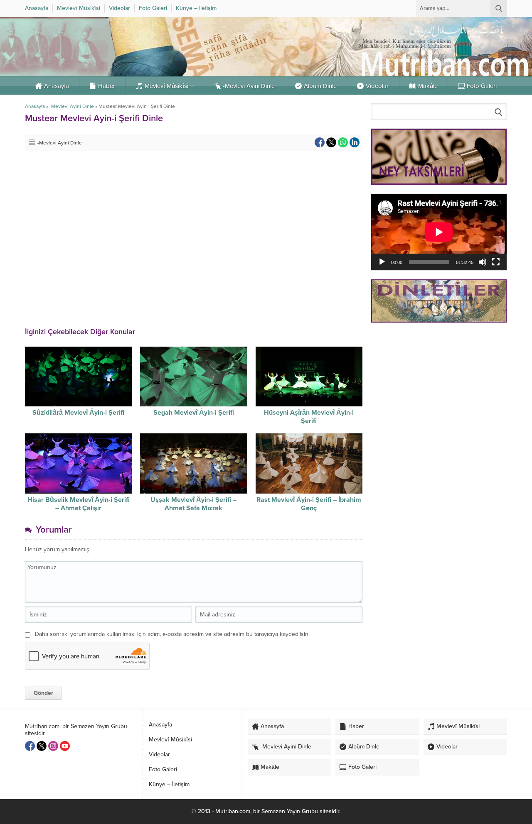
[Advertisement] (439, 388)
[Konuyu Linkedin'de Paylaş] (355, 142)
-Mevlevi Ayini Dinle (71, 106)
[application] (439, 232)
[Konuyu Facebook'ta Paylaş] (320, 142)
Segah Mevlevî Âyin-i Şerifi (193, 412)
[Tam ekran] (496, 262)
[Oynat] (382, 262)
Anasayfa (35, 106)
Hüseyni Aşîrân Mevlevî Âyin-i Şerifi (309, 416)
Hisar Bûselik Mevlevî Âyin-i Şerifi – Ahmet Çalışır (78, 504)
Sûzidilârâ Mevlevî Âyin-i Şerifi (78, 412)
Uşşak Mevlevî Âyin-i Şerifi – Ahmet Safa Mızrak (193, 504)
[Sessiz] (482, 262)
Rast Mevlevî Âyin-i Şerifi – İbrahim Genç (308, 504)
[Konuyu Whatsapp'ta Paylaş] (343, 142)
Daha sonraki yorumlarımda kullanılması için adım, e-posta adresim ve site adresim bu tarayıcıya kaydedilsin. (172, 634)
